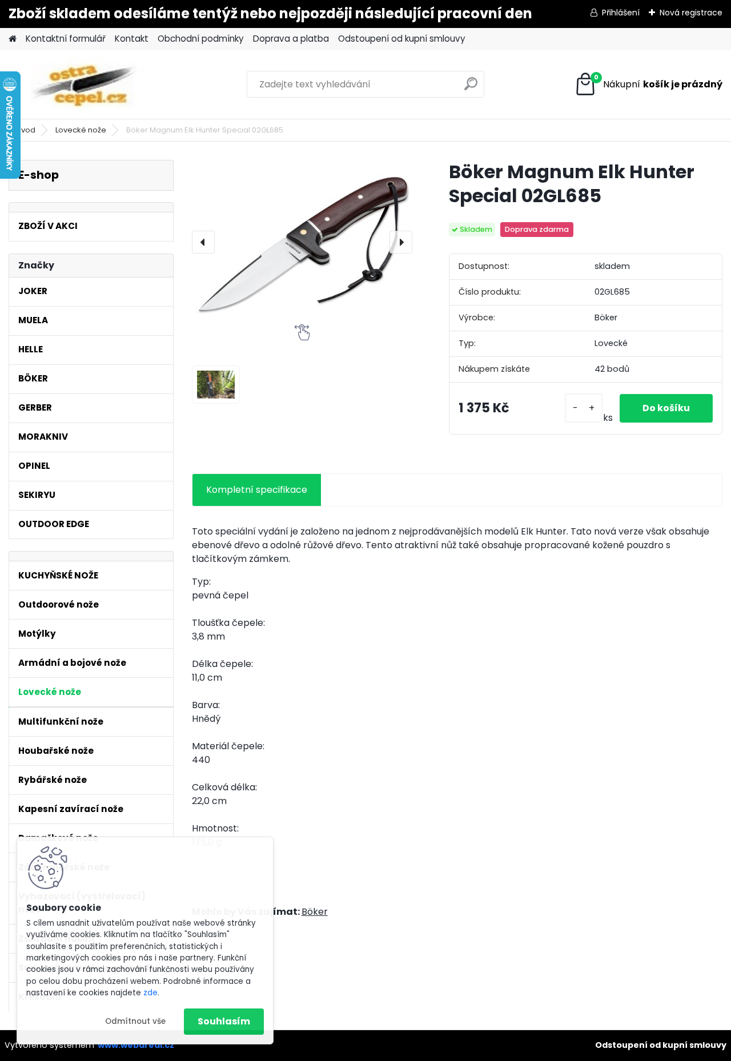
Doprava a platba (291, 39)
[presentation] (203, 242)
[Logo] (87, 84)
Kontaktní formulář (66, 39)
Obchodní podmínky (201, 39)
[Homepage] (13, 39)
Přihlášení (621, 12)
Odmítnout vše (135, 1021)
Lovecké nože (80, 129)
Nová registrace (691, 12)
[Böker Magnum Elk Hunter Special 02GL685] (302, 242)
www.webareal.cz (136, 1045)
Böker (315, 911)
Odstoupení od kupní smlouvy (401, 39)
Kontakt (131, 39)
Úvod (25, 129)
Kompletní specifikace (256, 489)
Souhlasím (224, 1021)
